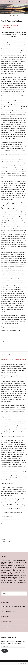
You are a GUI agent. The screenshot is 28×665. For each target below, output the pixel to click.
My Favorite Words (6, 621)
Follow (4, 650)
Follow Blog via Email (8, 637)
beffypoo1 (15, 25)
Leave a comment (7, 27)
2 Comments (23, 359)
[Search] (24, 2)
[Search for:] (14, 593)
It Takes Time (5, 616)
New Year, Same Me (8, 355)
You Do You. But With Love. (11, 21)
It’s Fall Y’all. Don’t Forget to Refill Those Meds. (13, 606)
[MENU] (2, 2)
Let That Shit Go (14, 1)
